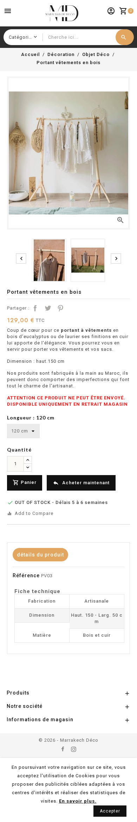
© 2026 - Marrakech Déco (68, 740)
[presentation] (21, 258)
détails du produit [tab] (40, 555)
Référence (26, 575)
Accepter (110, 811)
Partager (35, 308)
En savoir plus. (78, 801)
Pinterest (60, 308)
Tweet (47, 308)
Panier (25, 482)
